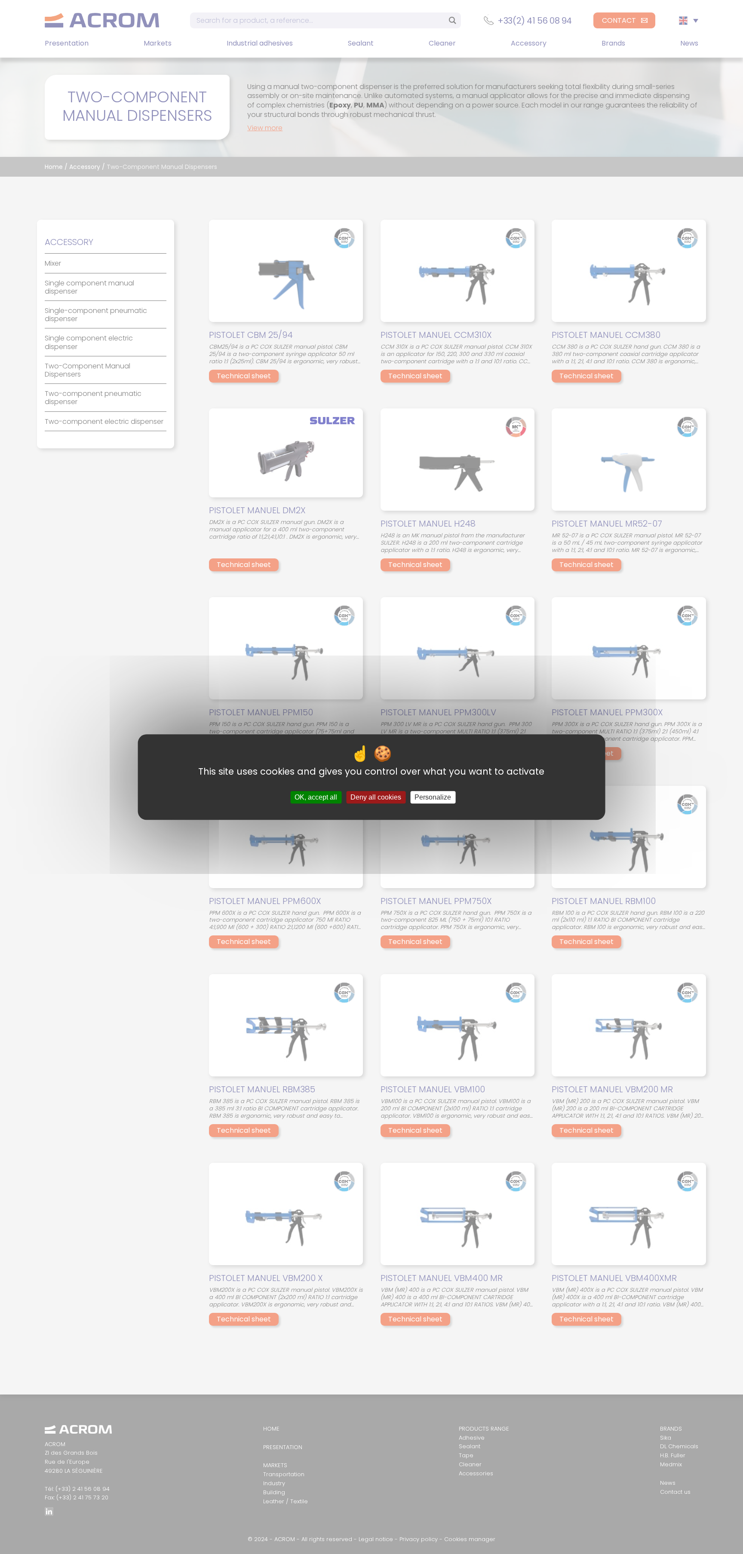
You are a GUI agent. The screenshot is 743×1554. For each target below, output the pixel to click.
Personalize (432, 797)
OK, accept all (316, 797)
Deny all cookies (375, 797)
